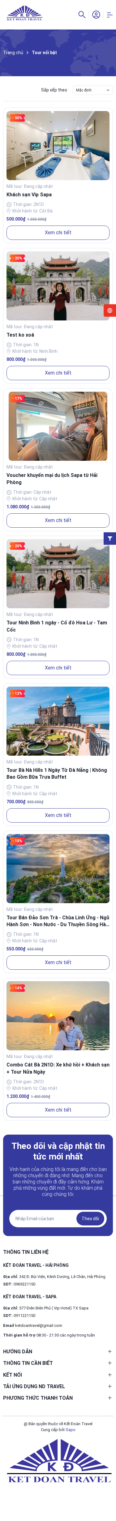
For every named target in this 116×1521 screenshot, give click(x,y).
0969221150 (24, 1284)
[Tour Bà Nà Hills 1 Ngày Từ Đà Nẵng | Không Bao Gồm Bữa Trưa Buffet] (58, 721)
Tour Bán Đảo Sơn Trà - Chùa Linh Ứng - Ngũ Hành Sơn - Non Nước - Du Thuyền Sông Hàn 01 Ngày (57, 921)
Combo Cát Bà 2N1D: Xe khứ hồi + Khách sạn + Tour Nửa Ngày (58, 1068)
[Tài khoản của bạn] (96, 14)
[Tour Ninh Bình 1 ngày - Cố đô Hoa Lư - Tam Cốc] (58, 573)
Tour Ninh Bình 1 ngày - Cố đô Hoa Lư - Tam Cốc (56, 626)
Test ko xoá (20, 335)
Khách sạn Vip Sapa (29, 195)
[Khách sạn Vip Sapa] (58, 145)
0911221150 (24, 1315)
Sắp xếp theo (54, 89)
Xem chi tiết (58, 233)
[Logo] (58, 1460)
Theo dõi (90, 1218)
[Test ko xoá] (58, 285)
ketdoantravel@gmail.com (38, 1325)
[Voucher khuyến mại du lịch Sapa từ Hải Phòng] (58, 426)
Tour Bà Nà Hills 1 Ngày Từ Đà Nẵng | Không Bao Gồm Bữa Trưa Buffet (56, 773)
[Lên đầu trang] (108, 1493)
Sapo (70, 1429)
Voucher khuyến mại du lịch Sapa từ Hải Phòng (51, 478)
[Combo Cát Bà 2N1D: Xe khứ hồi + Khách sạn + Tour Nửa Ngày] (58, 1015)
